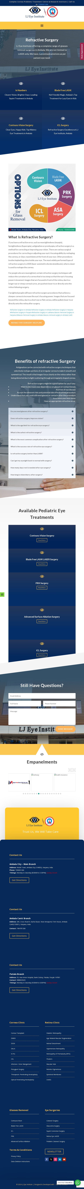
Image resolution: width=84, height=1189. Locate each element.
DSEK (13, 1043)
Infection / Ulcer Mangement (21, 1064)
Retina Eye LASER (52, 1136)
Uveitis (48, 1080)
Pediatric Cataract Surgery (55, 1141)
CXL (12, 1059)
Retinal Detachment (53, 1043)
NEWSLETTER (54, 1151)
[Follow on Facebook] (46, 1159)
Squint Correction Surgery (55, 1131)
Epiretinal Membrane (53, 1074)
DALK (13, 1049)
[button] (74, 770)
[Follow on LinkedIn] (60, 1159)
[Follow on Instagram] (55, 1159)
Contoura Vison (16, 1121)
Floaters (49, 1059)
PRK (12, 1136)
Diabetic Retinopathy (53, 1033)
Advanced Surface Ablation (20, 1141)
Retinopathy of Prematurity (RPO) (58, 1054)
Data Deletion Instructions (20, 1161)
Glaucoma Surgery (53, 1126)
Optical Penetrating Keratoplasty (22, 1080)
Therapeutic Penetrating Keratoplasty (24, 1074)
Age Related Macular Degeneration (58, 1038)
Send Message (65, 729)
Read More (42, 540)
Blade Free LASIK (17, 1126)
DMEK (13, 1038)
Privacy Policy (16, 1156)
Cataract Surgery (52, 1121)
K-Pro (13, 1054)
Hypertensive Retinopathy (55, 1049)
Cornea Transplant (17, 1033)
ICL (12, 1131)
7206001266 (43, 4)
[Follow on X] (51, 1159)
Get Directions (19, 880)
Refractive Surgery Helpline (26, 323)
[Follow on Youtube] (64, 1159)
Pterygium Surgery (17, 1069)
